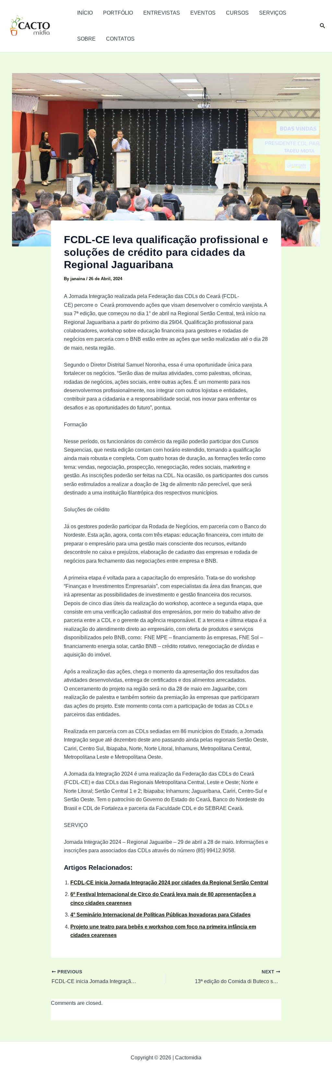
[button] (323, 26)
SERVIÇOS (272, 13)
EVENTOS (203, 13)
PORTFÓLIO (118, 13)
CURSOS (237, 13)
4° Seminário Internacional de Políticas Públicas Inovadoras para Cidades (160, 915)
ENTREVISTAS (161, 13)
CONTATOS (120, 39)
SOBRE (86, 39)
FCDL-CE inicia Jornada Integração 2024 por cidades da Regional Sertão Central (169, 882)
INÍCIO (85, 13)
